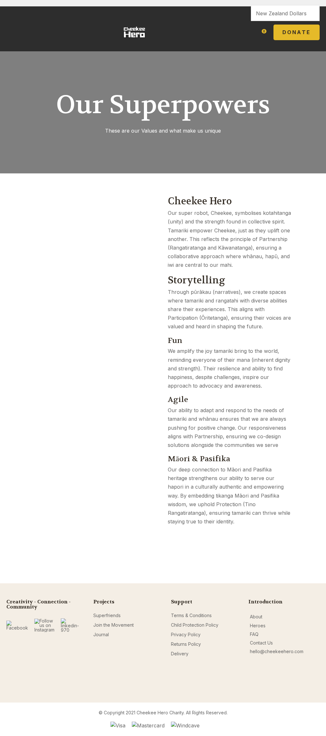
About (256, 616)
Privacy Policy (186, 634)
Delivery (179, 653)
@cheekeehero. (277, 651)
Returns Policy (186, 644)
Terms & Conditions (191, 615)
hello (255, 651)
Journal (101, 634)
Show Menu (10, 32)
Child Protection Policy (194, 625)
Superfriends (107, 615)
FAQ (254, 634)
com (298, 651)
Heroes (258, 625)
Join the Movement (113, 625)
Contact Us (261, 642)
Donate (296, 32)
